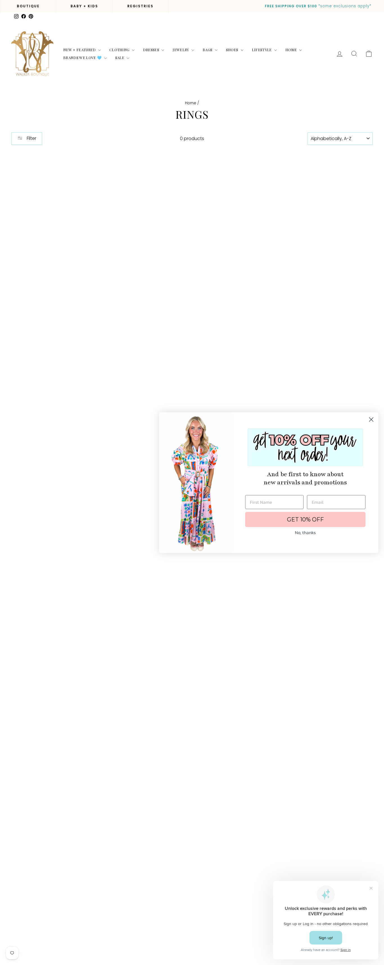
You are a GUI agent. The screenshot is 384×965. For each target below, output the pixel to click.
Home (291, 49)
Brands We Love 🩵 (83, 57)
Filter (31, 138)
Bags (208, 49)
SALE (120, 57)
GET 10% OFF (305, 519)
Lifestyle (262, 49)
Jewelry (181, 49)
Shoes (232, 49)
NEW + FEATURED (80, 49)
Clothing (119, 49)
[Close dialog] (371, 419)
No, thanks (305, 532)
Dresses (151, 49)
